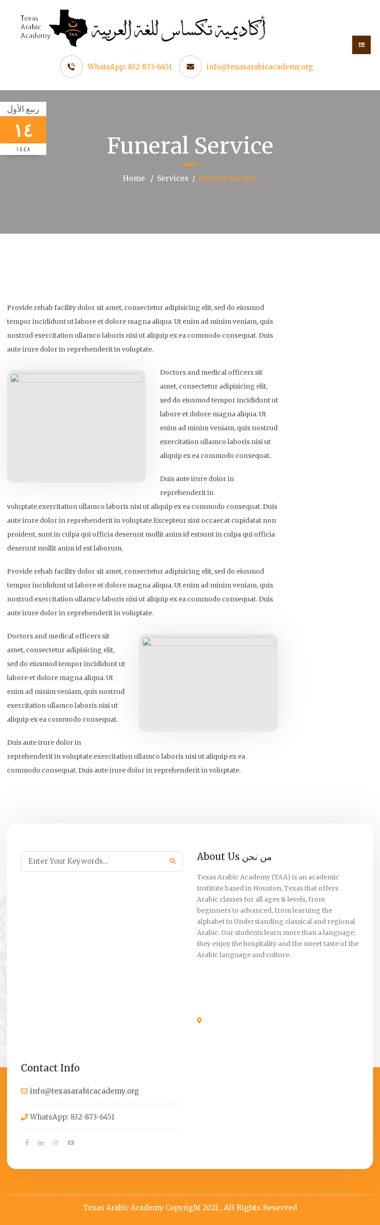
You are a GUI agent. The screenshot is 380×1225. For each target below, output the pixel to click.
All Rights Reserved (260, 1207)
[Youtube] (71, 1143)
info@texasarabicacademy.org (260, 66)
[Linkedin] (41, 1143)
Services (173, 178)
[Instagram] (55, 1143)
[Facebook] (27, 1143)
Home (134, 178)
